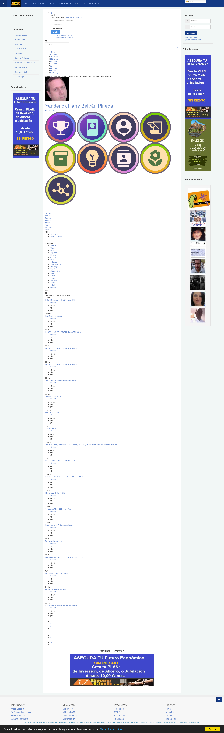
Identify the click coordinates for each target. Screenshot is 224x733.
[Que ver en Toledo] (198, 145)
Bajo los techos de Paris (53, 541)
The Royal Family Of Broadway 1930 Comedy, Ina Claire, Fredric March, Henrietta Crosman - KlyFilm (81, 445)
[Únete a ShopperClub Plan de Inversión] (112, 670)
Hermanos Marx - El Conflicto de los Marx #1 (61, 525)
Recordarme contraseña (64, 37)
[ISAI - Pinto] (198, 315)
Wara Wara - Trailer (52, 412)
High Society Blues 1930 (54, 316)
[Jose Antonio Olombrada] (26, 125)
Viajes (52, 248)
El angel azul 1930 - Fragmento (56, 573)
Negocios (53, 269)
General (53, 287)
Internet (53, 246)
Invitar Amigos (20, 53)
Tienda (168, 715)
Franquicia (51, 110)
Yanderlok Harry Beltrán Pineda (79, 105)
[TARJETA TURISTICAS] (199, 198)
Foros (51, 3)
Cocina (52, 278)
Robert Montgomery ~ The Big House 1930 (60, 300)
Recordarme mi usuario (64, 35)
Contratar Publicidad (22, 58)
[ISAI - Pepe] (198, 266)
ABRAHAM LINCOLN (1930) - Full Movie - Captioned (64, 557)
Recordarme (57, 28)
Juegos (53, 257)
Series (52, 276)
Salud (52, 285)
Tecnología (54, 266)
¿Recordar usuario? (192, 37)
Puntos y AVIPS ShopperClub (25, 63)
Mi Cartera (67, 718)
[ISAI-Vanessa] (198, 250)
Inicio (26, 3)
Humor (52, 283)
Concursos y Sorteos (22, 72)
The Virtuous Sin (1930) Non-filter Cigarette (60, 380)
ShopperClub (63, 3)
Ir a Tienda (119, 708)
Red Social (170, 718)
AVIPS (117, 712)
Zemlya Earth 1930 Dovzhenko (56, 589)
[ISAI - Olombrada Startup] (198, 87)
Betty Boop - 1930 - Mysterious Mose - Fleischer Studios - (65, 477)
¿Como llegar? (20, 76)
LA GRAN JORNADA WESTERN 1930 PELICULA (63, 332)
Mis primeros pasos (21, 35)
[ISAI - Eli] (198, 218)
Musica (52, 250)
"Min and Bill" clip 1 (52, 428)
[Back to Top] (219, 699)
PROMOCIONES (21, 67)
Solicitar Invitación (21, 49)
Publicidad (54, 273)
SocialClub (80, 3)
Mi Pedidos (67, 712)
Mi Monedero (68, 715)
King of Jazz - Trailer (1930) (55, 493)
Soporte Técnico (18, 718)
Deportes (53, 253)
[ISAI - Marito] (198, 282)
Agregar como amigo (53, 207)
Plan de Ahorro (20, 39)
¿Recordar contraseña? (193, 39)
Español (191, 1)
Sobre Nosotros (18, 715)
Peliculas (53, 262)
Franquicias (119, 715)
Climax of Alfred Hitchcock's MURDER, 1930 (60, 461)
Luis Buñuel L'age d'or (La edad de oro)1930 (61, 605)
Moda (52, 259)
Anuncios (169, 712)
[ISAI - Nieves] (198, 234)
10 (51, 642)
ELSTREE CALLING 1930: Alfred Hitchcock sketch (63, 348)
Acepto (212, 729)
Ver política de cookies (111, 729)
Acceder (55, 32)
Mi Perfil (66, 708)
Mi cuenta (93, 3)
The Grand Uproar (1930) (54, 396)
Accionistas (38, 3)
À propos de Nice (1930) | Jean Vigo (58, 509)
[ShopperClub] (16, 3)
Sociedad (53, 280)
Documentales (55, 264)
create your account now (73, 17)
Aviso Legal (19, 44)
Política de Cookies (20, 712)
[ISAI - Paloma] (198, 299)
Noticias (53, 255)
